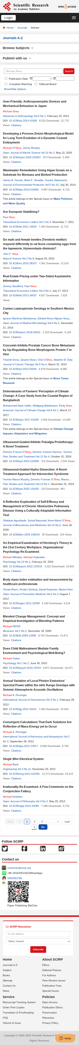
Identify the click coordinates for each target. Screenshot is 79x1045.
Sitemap (7, 980)
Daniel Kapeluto (48, 589)
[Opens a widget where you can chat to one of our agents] (65, 1038)
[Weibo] (61, 848)
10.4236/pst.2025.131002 (24, 488)
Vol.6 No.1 (52, 410)
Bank (11, 764)
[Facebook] (24, 848)
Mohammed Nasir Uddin (17, 405)
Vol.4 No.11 (24, 769)
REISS (11, 626)
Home (10, 27)
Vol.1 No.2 (21, 630)
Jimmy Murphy (31, 147)
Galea (11, 658)
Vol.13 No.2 (23, 561)
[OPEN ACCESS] (67, 6)
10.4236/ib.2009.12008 (22, 635)
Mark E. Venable (33, 180)
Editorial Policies (51, 970)
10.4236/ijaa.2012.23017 (23, 745)
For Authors (49, 975)
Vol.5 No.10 (52, 184)
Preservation (49, 1012)
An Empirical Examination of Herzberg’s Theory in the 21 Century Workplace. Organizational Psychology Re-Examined (37, 547)
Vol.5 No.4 (41, 364)
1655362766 (14, 878)
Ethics (45, 965)
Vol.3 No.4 (45, 290)
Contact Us (9, 985)
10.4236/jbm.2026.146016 (24, 534)
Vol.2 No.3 (53, 594)
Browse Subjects (17, 48)
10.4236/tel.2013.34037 (23, 295)
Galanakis (34, 557)
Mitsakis (12, 557)
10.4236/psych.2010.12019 (25, 667)
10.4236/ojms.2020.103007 (25, 157)
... (50, 821)
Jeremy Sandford (13, 286)
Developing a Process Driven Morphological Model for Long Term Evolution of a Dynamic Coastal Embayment (38, 138)
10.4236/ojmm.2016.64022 (24, 332)
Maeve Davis (66, 589)
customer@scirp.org (19, 867)
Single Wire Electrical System (23, 759)
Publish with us (16, 58)
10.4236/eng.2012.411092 (24, 773)
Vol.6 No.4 (54, 323)
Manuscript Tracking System (19, 1002)
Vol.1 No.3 (45, 222)
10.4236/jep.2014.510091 (24, 189)
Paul (9, 217)
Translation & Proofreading (18, 1012)
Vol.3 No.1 (52, 699)
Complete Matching (20, 84)
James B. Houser (13, 180)
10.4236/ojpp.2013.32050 (24, 805)
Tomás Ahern (10, 589)
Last (67, 821)
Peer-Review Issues (53, 980)
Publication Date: (18, 78)
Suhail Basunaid (37, 520)
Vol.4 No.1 (40, 115)
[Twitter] (5, 848)
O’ (12, 147)
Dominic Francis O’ (17, 451)
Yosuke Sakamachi (56, 180)
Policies (48, 997)
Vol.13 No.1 (42, 483)
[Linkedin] (43, 848)
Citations (16, 125)
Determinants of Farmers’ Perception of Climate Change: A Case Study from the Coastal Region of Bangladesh (37, 396)
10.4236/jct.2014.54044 (23, 368)
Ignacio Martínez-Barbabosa (19, 318)
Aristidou (13, 796)
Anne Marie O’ (59, 520)
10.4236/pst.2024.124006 (24, 461)
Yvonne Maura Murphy (16, 479)
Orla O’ (45, 359)
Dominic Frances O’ (45, 479)
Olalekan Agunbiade (14, 520)
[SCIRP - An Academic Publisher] (26, 6)
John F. (10, 253)
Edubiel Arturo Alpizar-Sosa (53, 318)
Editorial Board (47, 84)
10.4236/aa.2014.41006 (23, 120)
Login (8, 18)
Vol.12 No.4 (42, 456)
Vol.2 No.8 (28, 258)
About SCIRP (52, 959)
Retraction (48, 1017)
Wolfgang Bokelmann (45, 405)
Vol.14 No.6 (54, 525)
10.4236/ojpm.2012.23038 (24, 603)
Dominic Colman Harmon (47, 451)
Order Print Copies (13, 1007)
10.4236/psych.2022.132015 (25, 566)
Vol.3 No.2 (42, 801)
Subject (7, 970)
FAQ (5, 1017)
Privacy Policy (50, 1022)
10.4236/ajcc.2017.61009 (24, 419)
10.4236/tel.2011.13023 (23, 226)
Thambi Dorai (11, 359)
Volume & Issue (12, 1022)
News (6, 990)
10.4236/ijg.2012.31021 (23, 709)
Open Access (50, 1002)
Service (9, 997)
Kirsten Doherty (28, 589)
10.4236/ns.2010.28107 (23, 263)
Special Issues (50, 990)
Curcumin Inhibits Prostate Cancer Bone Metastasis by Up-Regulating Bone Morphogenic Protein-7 (39, 350)
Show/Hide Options (15, 89)
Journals (22, 27)
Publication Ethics (52, 1007)
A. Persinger (15, 695)
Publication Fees (52, 985)
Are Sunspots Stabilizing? (21, 211)
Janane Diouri (28, 359)
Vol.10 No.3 (48, 152)
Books (6, 975)
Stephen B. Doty (63, 359)
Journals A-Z (10, 965)
